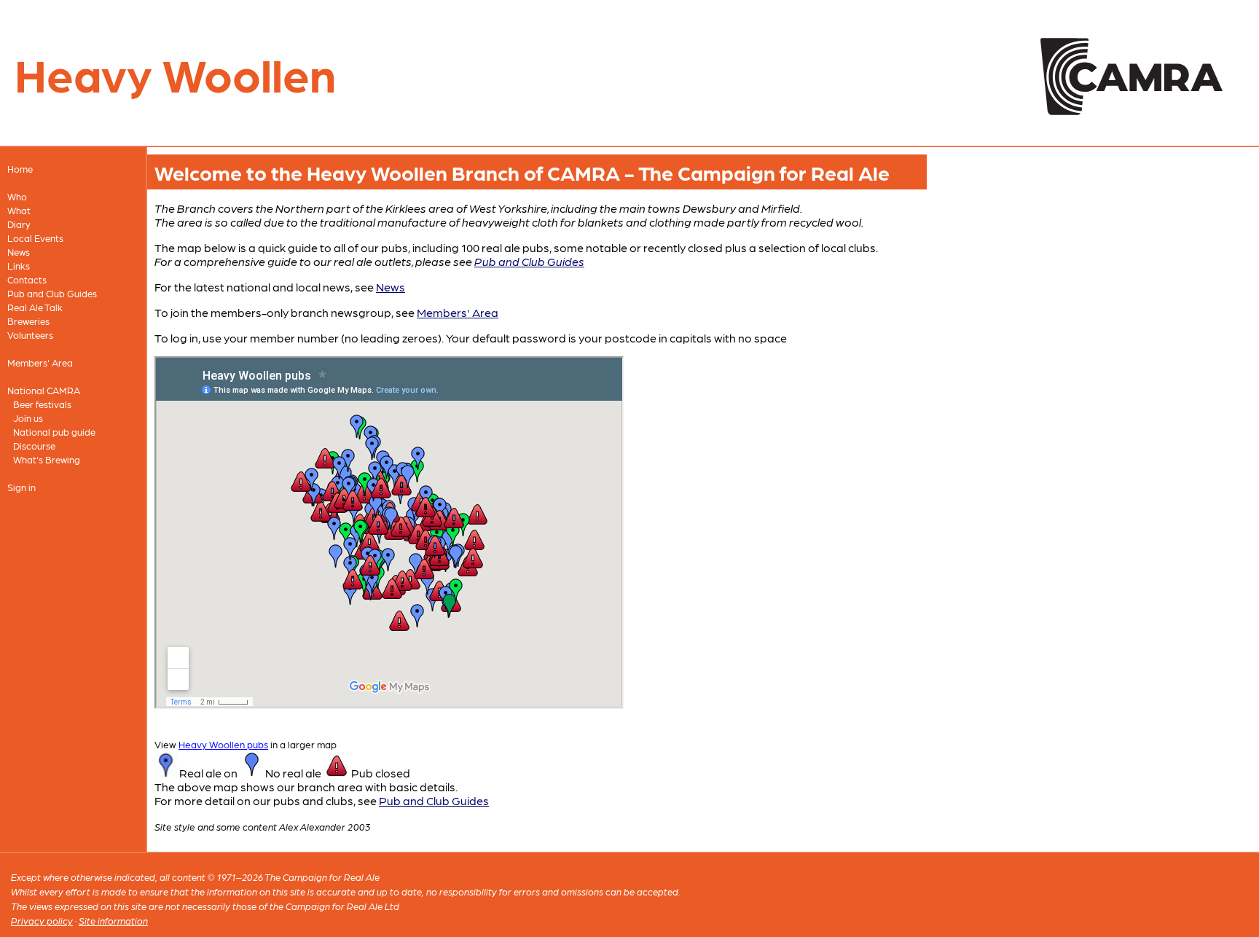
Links (18, 265)
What (19, 210)
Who (17, 196)
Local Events (35, 237)
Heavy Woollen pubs (223, 744)
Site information (113, 920)
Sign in (21, 487)
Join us (28, 417)
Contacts (27, 279)
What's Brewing (46, 459)
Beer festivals (42, 404)
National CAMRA (43, 390)
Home (20, 168)
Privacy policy (42, 920)
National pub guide (54, 431)
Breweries (28, 320)
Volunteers (30, 334)
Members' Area (40, 362)
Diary (19, 224)
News (18, 251)
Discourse (34, 445)
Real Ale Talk (35, 307)
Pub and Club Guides (52, 293)
